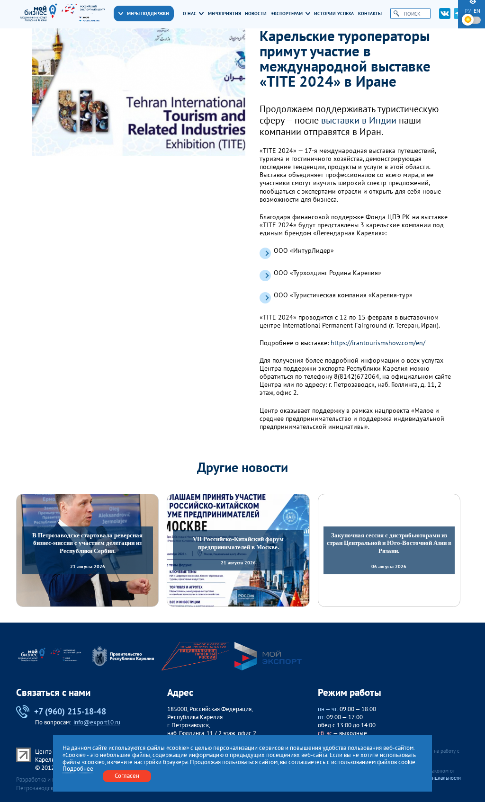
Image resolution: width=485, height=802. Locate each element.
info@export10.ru (96, 722)
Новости (256, 13)
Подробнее (78, 769)
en (477, 11)
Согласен (127, 776)
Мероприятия (224, 13)
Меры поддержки (148, 13)
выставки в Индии (358, 120)
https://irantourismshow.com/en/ (378, 343)
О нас (190, 13)
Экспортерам (287, 13)
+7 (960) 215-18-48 (70, 711)
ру (468, 11)
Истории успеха (334, 13)
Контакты (370, 13)
